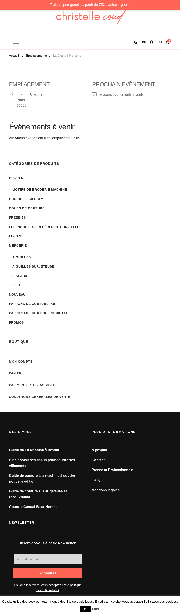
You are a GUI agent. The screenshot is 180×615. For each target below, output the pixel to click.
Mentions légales (106, 490)
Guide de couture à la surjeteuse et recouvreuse (38, 494)
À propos (99, 450)
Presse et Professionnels (112, 470)
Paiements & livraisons (31, 385)
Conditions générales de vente (39, 396)
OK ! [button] (85, 609)
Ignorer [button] (124, 5)
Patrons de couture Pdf (32, 304)
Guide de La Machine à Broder (34, 450)
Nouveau (17, 294)
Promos (16, 322)
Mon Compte (20, 361)
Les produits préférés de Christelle (45, 227)
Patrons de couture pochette (38, 313)
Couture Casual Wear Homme (33, 507)
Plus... (96, 609)
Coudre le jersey (26, 199)
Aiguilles (21, 257)
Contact (98, 460)
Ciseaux (19, 276)
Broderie (18, 178)
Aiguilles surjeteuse (33, 266)
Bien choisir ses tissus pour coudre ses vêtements (42, 463)
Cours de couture (27, 208)
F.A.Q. (96, 480)
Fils (16, 285)
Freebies (17, 217)
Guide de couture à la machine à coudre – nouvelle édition (43, 478)
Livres (15, 236)
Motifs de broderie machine (39, 189)
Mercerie (18, 245)
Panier (15, 373)
